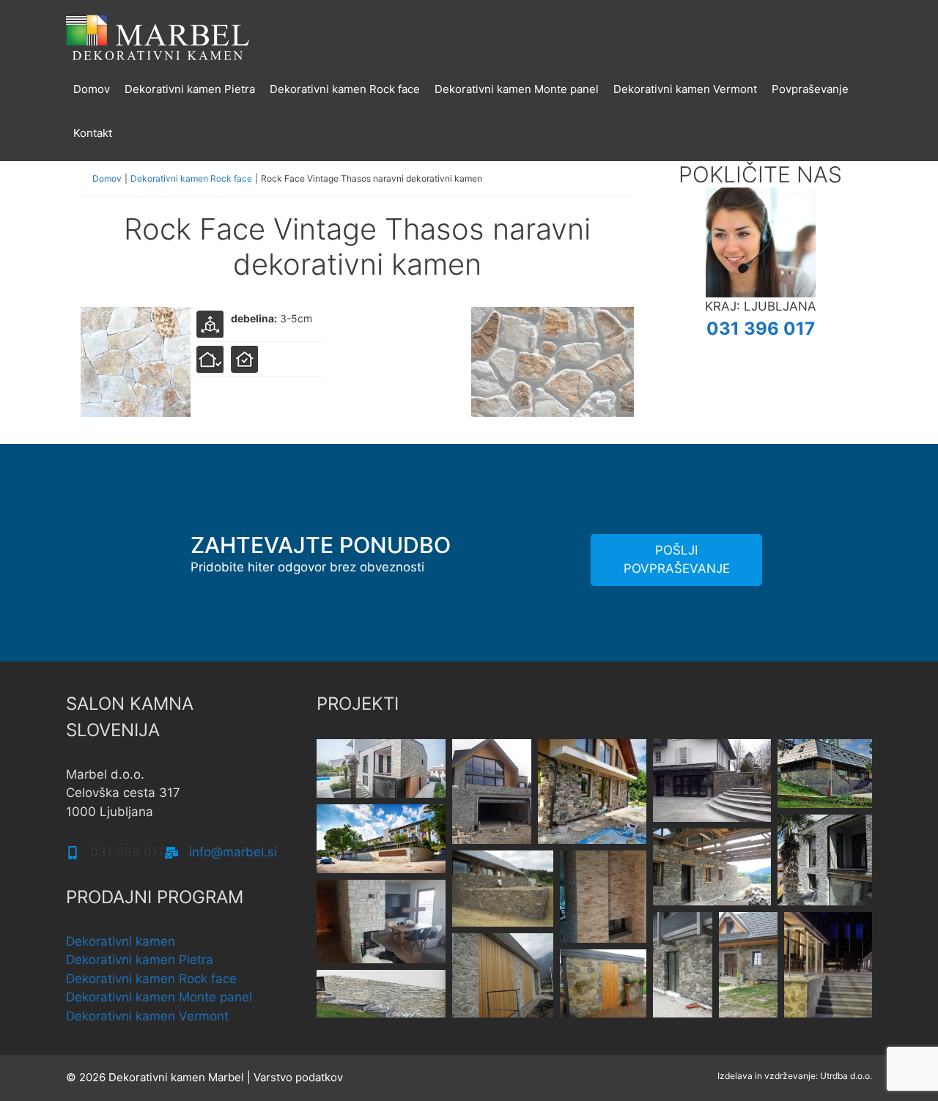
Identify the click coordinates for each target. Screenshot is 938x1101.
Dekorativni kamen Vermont (685, 89)
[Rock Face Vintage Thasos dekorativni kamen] (136, 412)
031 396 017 (760, 328)
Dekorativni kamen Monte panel (517, 89)
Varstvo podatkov (298, 1077)
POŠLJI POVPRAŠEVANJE (677, 560)
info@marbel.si (233, 852)
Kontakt (92, 133)
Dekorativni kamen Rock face (345, 89)
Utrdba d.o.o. (846, 1075)
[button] (381, 768)
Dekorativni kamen (120, 941)
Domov (91, 89)
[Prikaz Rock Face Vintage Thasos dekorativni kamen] (552, 412)
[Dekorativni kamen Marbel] (157, 36)
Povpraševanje (810, 89)
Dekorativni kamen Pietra (190, 89)
